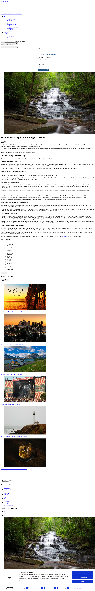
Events (8, 248)
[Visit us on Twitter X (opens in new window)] (4, 515)
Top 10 (8, 256)
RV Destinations (10, 244)
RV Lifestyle (10, 247)
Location (9, 266)
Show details (77, 588)
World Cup (9, 257)
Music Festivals (10, 262)
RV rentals (64, 236)
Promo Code (42, 59)
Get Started (3, 273)
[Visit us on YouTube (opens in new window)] (4, 514)
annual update (10, 263)
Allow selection (83, 577)
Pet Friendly (9, 254)
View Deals (19, 14)
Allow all (82, 573)
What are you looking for (20, 41)
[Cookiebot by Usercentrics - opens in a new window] (9, 588)
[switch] (43, 588)
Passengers (41, 64)
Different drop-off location (48, 54)
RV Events (9, 245)
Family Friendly (10, 251)
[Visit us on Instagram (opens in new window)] (4, 511)
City (39, 49)
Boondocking (10, 268)
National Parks (10, 253)
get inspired (9, 265)
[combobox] (47, 51)
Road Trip (9, 259)
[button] (7, 23)
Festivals (9, 260)
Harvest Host (10, 269)
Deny (82, 581)
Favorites (9, 250)
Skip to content (4, 1)
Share (3, 142)
